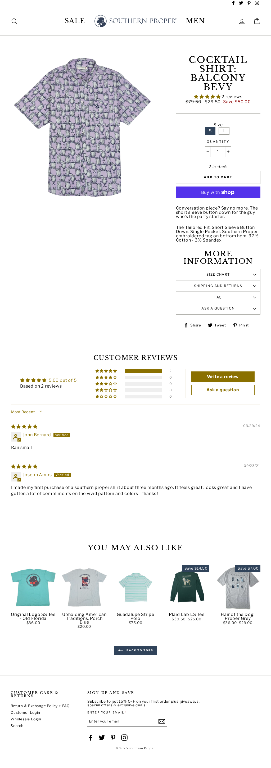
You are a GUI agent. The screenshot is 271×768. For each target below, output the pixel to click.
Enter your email (106, 712)
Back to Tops (139, 650)
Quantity (218, 142)
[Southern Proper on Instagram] (124, 737)
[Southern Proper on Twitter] (102, 737)
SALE (75, 21)
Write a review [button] (223, 376)
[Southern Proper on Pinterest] (113, 737)
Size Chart (218, 274)
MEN (195, 21)
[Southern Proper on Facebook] (90, 737)
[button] (208, 96)
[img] (24, 426)
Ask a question (218, 308)
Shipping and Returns (218, 286)
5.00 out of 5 (62, 380)
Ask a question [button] (222, 389)
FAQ (218, 297)
